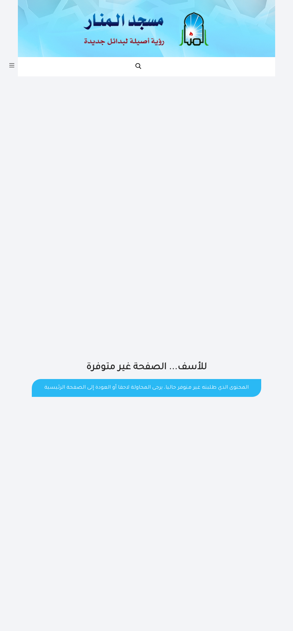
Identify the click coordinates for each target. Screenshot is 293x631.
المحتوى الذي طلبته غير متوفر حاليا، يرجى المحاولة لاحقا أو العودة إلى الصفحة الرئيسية (146, 388)
